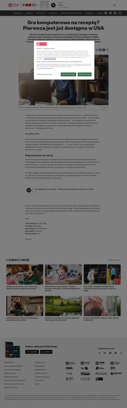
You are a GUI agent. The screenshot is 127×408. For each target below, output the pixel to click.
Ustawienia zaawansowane (44, 74)
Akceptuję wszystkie (85, 74)
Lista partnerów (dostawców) (45, 68)
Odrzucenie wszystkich (68, 74)
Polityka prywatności (50, 59)
